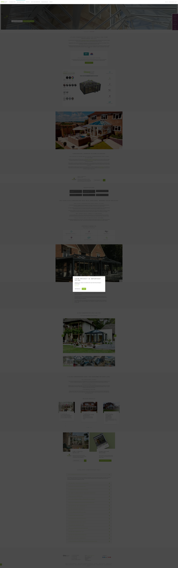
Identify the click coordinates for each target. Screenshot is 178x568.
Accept (84, 288)
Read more (77, 285)
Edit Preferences (77, 288)
